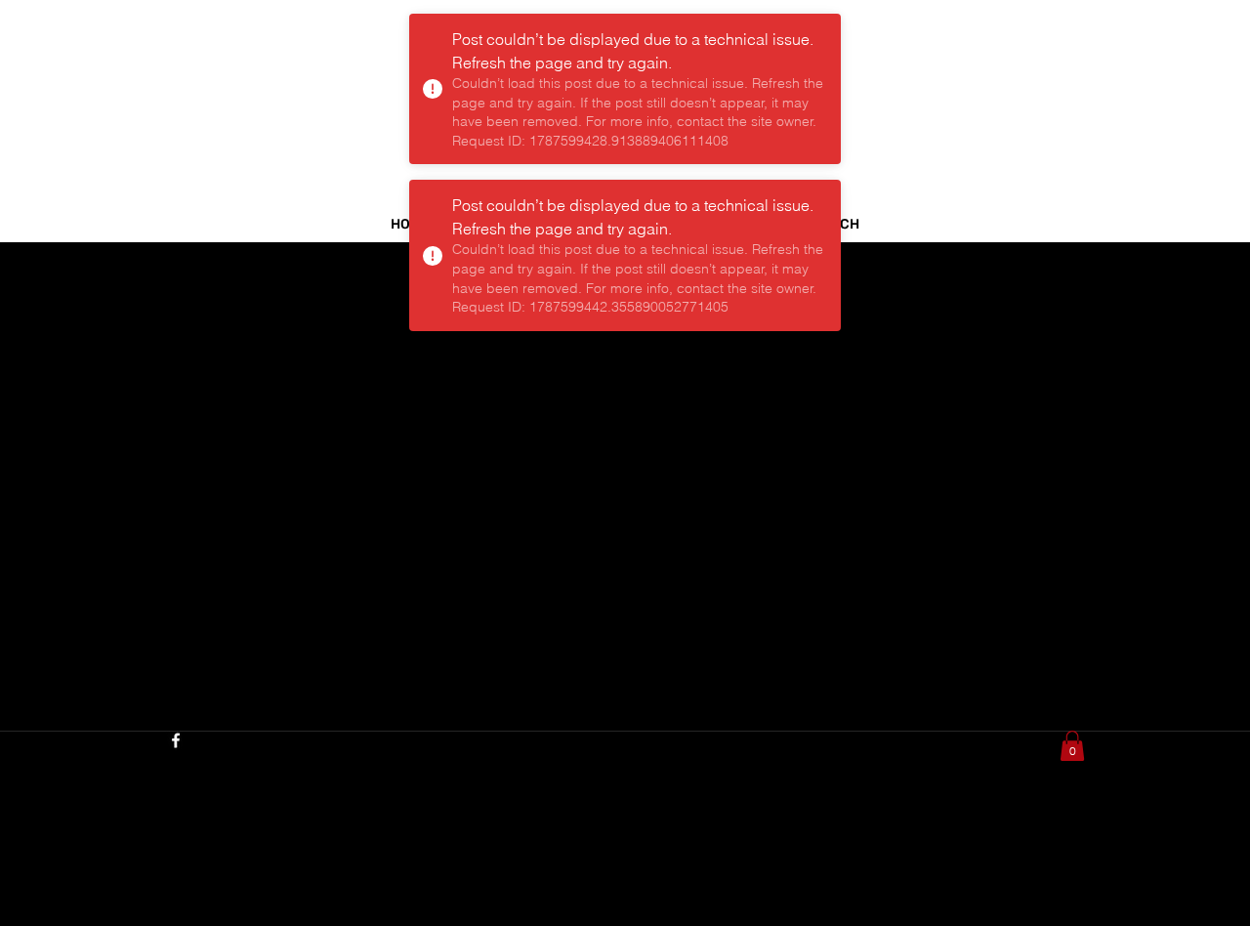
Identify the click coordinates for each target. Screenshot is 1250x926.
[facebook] (176, 740)
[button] (1072, 746)
